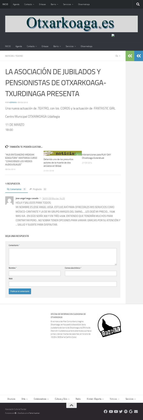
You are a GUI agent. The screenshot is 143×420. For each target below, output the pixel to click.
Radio (78, 399)
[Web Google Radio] (131, 411)
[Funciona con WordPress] (15, 413)
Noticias (9, 56)
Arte (23, 399)
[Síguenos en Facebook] (105, 411)
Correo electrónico (73, 268)
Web (11, 279)
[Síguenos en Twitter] (121, 411)
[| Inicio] (71, 24)
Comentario (14, 245)
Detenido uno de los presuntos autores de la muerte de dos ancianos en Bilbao (58, 162)
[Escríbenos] (136, 411)
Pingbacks (39, 189)
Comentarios (17, 189)
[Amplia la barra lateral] (138, 56)
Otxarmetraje (84, 4)
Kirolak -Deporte (94, 399)
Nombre (13, 268)
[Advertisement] (119, 361)
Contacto (28, 4)
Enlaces (42, 4)
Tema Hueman (34, 413)
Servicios (67, 4)
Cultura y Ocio (61, 399)
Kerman (13, 102)
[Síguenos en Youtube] (110, 411)
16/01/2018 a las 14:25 (53, 198)
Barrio (53, 4)
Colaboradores (40, 399)
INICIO (5, 4)
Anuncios (11, 399)
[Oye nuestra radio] (126, 411)
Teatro (19, 56)
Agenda (16, 4)
